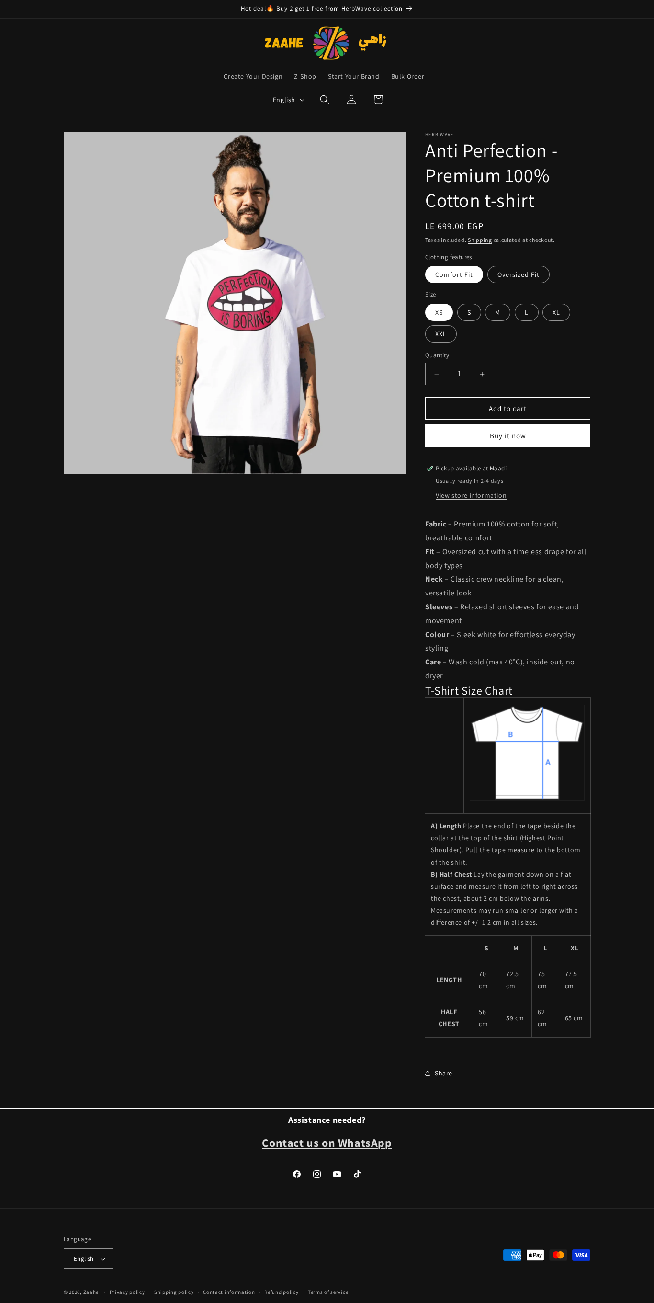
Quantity (437, 355)
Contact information (229, 1292)
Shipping (480, 239)
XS (439, 312)
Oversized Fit (518, 274)
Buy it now (508, 435)
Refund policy (281, 1292)
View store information (471, 495)
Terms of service (328, 1292)
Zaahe (91, 1292)
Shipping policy (174, 1292)
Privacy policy (127, 1292)
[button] (324, 99)
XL (556, 312)
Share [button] (443, 1073)
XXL (441, 334)
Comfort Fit (454, 274)
